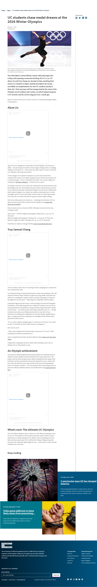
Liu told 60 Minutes (22, 182)
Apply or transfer (85, 553)
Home (3, 10)
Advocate (69, 563)
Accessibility (4, 579)
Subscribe (56, 575)
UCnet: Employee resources (88, 563)
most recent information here (42, 224)
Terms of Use (12, 579)
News (8, 10)
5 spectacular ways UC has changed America (78, 482)
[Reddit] (86, 18)
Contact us (70, 560)
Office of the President (87, 556)
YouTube (79, 579)
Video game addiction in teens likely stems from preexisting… (19, 512)
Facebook (68, 579)
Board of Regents (85, 560)
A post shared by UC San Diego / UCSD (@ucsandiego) (28, 282)
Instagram (73, 579)
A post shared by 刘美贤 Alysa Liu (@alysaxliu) (28, 160)
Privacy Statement (21, 579)
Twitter (71, 579)
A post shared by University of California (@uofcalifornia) (28, 422)
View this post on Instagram (16, 137)
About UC (69, 553)
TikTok (76, 579)
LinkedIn (82, 579)
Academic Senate (85, 558)
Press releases (71, 558)
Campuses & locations (73, 556)
